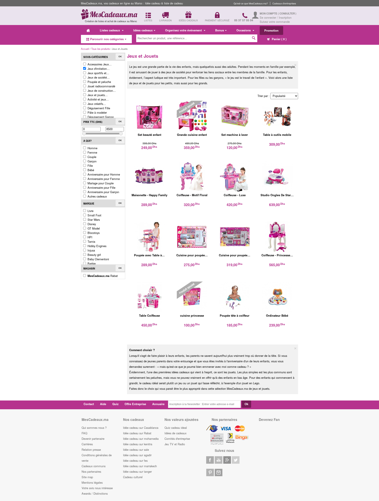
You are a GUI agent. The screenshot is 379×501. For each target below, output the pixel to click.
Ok (120, 56)
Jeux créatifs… (96, 104)
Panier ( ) (278, 39)
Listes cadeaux (110, 30)
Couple (91, 157)
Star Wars (93, 219)
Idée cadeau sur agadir (137, 455)
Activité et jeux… (98, 99)
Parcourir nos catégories (107, 39)
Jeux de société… (98, 77)
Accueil (85, 48)
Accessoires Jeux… (99, 64)
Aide (103, 404)
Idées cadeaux (143, 30)
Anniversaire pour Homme (103, 174)
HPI (89, 237)
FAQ (84, 433)
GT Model (93, 228)
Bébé (90, 170)
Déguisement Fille (98, 108)
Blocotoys (93, 233)
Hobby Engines (96, 246)
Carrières (87, 444)
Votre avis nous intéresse (97, 488)
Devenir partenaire (93, 438)
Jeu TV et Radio (174, 444)
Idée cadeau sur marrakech (140, 466)
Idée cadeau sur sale (136, 449)
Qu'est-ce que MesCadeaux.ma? (251, 3)
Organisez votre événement (184, 30)
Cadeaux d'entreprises (284, 3)
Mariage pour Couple (100, 183)
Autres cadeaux (97, 196)
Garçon (92, 161)
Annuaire (158, 404)
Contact (89, 404)
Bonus (219, 30)
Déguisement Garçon (100, 117)
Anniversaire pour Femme (103, 179)
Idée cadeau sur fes (135, 460)
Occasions (244, 30)
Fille (90, 165)
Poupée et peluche (99, 82)
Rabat (103, 276)
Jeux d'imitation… (98, 68)
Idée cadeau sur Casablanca (140, 428)
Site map (87, 477)
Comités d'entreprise (177, 438)
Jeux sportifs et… (98, 73)
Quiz (115, 404)
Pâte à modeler (97, 112)
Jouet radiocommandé (101, 86)
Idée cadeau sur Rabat (137, 433)
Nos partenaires (91, 471)
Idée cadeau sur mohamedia (141, 438)
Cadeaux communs (93, 466)
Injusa (91, 250)
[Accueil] (88, 30)
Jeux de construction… (101, 90)
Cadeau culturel (133, 477)
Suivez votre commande (275, 22)
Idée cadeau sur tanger (137, 471)
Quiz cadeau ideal (175, 428)
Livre (90, 211)
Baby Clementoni (98, 259)
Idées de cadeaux (175, 433)
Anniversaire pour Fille (101, 187)
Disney (91, 224)
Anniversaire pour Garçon (103, 192)
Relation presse (91, 449)
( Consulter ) (287, 13)
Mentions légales (92, 482)
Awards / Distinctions (95, 493)
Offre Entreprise (135, 404)
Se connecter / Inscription (275, 17)
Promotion (271, 30)
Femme (92, 152)
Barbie (91, 263)
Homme (92, 148)
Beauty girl (94, 255)
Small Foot (94, 215)
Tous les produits (100, 48)
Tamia (91, 241)
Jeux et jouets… (97, 95)
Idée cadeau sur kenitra (137, 444)
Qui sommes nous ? (94, 428)
